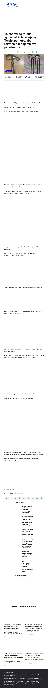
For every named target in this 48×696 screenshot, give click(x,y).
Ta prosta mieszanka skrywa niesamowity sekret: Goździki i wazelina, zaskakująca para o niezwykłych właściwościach (27, 521)
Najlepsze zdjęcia (9, 489)
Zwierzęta (8, 71)
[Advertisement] (24, 21)
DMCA (28, 674)
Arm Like (12, 4)
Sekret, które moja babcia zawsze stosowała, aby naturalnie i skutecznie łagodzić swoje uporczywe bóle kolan (27, 566)
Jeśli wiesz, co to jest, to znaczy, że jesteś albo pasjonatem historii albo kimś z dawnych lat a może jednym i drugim (27, 543)
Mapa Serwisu (34, 674)
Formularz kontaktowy (9, 675)
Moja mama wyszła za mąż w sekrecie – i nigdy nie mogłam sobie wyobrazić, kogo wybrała (27, 533)
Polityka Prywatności (9, 674)
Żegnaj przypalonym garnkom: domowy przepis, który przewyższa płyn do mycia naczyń (27, 509)
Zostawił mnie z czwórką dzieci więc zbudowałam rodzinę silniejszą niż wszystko (27, 555)
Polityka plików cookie (20, 674)
